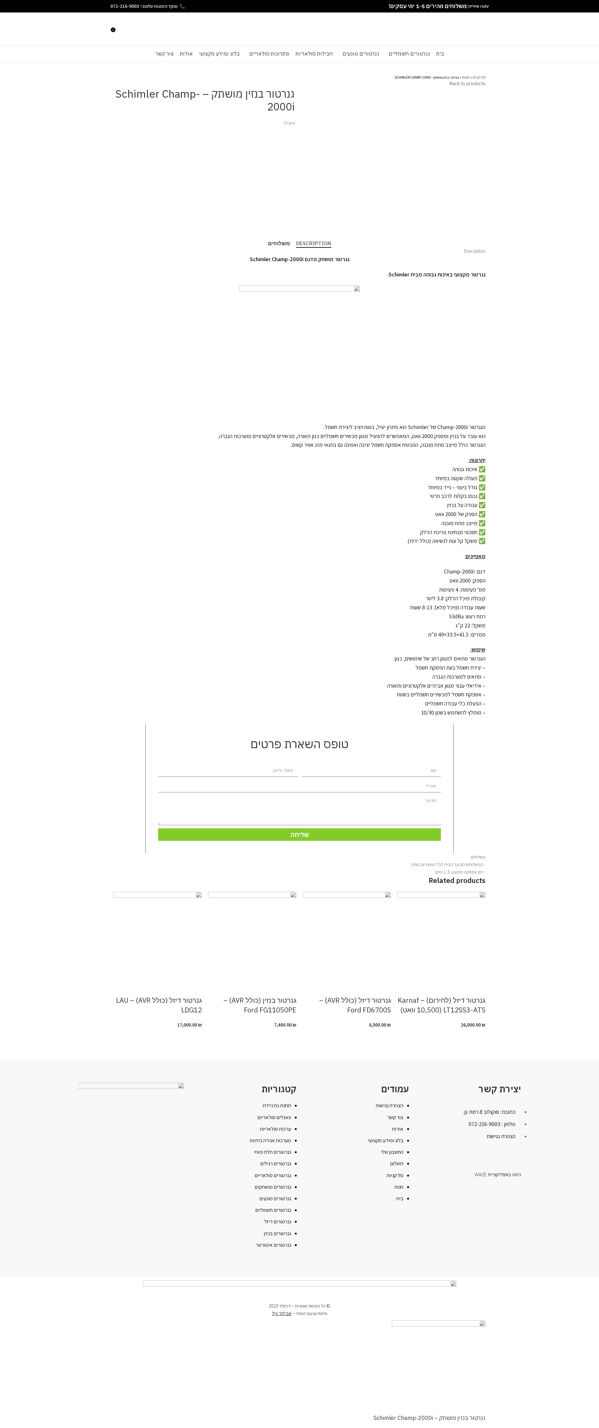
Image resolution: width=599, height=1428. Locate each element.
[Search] (120, 29)
